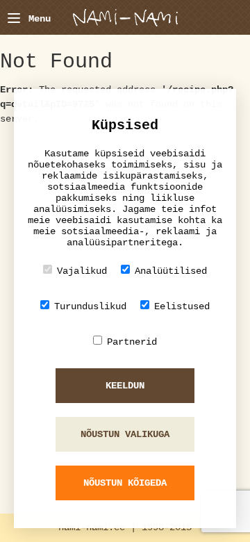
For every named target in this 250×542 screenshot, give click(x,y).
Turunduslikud (90, 306)
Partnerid (132, 341)
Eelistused (182, 306)
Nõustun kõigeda (125, 482)
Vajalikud (82, 271)
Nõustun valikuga (125, 434)
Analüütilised (171, 271)
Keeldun (125, 385)
